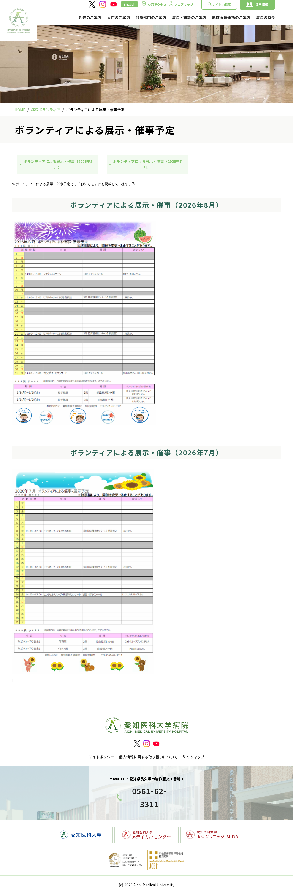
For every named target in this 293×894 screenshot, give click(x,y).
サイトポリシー (101, 756)
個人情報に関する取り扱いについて (148, 756)
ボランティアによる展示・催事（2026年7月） (147, 164)
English (129, 4)
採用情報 (261, 4)
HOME (20, 109)
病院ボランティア (45, 109)
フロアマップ (183, 4)
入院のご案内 (118, 17)
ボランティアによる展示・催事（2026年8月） (58, 164)
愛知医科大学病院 (18, 20)
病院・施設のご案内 (189, 17)
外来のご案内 (90, 17)
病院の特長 (265, 17)
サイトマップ (193, 756)
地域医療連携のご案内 (231, 17)
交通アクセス (157, 4)
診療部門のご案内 (151, 17)
